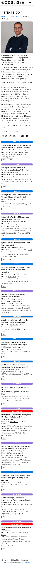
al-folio (9, 562)
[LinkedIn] (9, 2)
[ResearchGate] (15, 2)
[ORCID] (12, 2)
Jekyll (30, 560)
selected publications (15, 136)
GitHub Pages (26, 562)
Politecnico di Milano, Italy (10, 16)
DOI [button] (4, 159)
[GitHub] (6, 2)
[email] (3, 2)
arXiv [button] (10, 159)
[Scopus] (23, 2)
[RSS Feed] (18, 2)
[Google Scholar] (20, 2)
